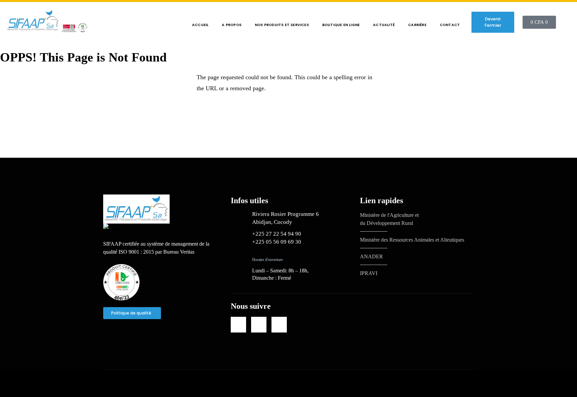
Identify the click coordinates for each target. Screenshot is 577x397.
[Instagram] (279, 324)
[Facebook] (258, 324)
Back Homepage (40, 114)
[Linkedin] (238, 324)
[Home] (46, 22)
